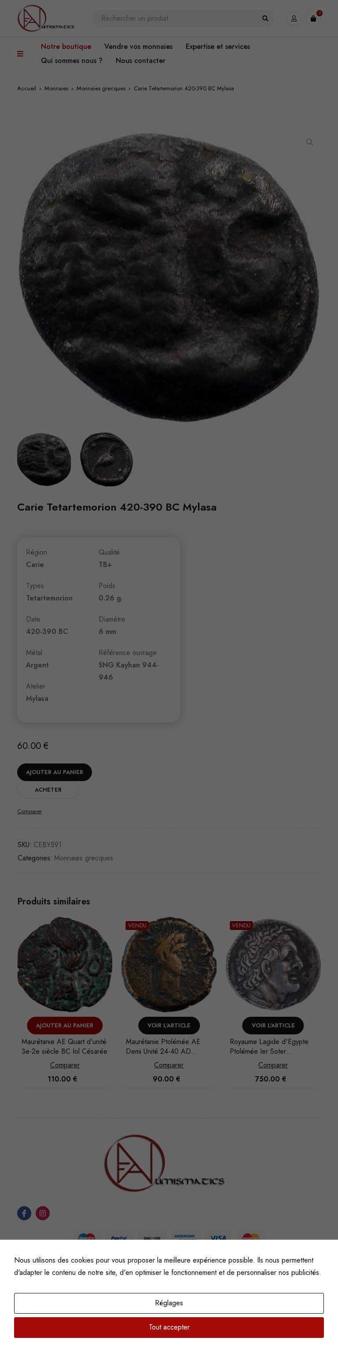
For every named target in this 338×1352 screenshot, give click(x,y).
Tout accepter (169, 1327)
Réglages (169, 1303)
